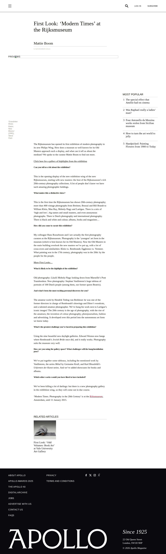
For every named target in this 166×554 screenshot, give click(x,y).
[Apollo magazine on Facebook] (86, 475)
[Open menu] (9, 6)
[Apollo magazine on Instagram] (94, 475)
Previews (14, 57)
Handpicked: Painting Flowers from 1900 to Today (141, 145)
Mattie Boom (43, 43)
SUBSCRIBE (152, 6)
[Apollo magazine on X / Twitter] (90, 475)
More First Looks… (43, 262)
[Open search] (127, 6)
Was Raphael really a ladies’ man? (141, 111)
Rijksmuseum (96, 396)
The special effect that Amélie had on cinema (138, 101)
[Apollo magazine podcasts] (99, 475)
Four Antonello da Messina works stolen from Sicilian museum (140, 123)
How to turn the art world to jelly (140, 135)
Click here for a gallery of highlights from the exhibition (60, 161)
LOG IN (137, 6)
